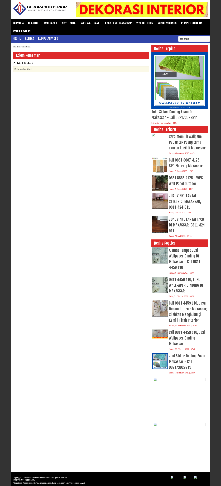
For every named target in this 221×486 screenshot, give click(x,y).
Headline (33, 23)
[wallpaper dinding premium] (179, 425)
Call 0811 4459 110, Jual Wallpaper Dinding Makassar (187, 338)
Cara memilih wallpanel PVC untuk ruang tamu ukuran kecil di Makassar (187, 142)
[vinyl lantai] (179, 380)
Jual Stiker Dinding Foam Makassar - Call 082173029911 (187, 362)
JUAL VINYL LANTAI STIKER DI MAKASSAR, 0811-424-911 (185, 201)
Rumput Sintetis (192, 23)
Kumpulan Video (48, 38)
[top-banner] (142, 16)
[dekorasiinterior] (40, 15)
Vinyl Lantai (68, 23)
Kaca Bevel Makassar (118, 23)
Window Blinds (167, 23)
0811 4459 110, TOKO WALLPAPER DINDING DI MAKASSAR (186, 285)
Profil (17, 38)
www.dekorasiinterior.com (39, 477)
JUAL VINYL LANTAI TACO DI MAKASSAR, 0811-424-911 (187, 225)
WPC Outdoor (144, 23)
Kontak (29, 38)
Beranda (18, 23)
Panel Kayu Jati (22, 31)
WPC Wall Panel (91, 23)
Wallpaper (50, 23)
